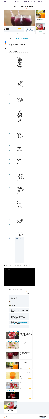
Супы (44, 1)
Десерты (21, 1)
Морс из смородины (10, 351)
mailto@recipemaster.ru (42, 417)
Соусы (42, 1)
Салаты (38, 1)
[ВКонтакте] (5, 42)
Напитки (35, 1)
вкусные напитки (25, 38)
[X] (5, 48)
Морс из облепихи (10, 370)
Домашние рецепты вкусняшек (6, 417)
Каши (32, 1)
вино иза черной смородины (19, 255)
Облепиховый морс (10, 360)
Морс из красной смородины (12, 331)
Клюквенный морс (10, 390)
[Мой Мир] (5, 46)
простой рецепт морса (19, 38)
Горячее (18, 1)
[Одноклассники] (5, 44)
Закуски (29, 1)
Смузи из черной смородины (12, 341)
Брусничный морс (10, 380)
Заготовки (25, 1)
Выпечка (14, 1)
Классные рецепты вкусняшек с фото (6, 1)
